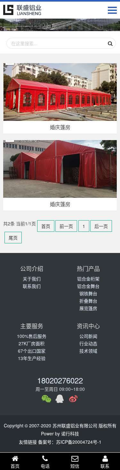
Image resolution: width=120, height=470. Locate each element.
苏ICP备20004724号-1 (78, 442)
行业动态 (88, 343)
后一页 (101, 226)
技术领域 (88, 351)
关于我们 (32, 278)
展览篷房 (88, 308)
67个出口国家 (31, 351)
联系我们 (32, 286)
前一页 (66, 226)
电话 (45, 466)
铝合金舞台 (88, 286)
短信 (74, 466)
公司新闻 (88, 336)
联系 (104, 466)
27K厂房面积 (31, 343)
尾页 (13, 237)
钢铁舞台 (88, 293)
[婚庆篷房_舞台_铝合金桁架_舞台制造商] (22, 10)
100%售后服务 (31, 336)
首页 (45, 226)
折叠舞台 (88, 301)
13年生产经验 (31, 358)
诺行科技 (70, 433)
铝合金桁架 (88, 278)
